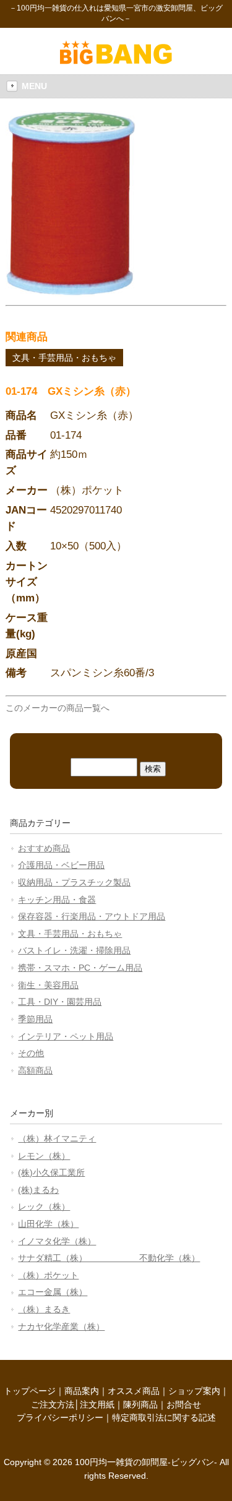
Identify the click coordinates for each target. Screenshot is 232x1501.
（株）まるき (44, 1309)
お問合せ (183, 1404)
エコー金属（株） (52, 1292)
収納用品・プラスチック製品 (74, 882)
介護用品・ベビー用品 (61, 865)
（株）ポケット (48, 1275)
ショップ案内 (194, 1391)
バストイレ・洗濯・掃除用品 (74, 950)
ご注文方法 (52, 1404)
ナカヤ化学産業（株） (61, 1326)
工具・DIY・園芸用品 (59, 1002)
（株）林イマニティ (57, 1138)
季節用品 (35, 1019)
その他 (31, 1053)
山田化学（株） (48, 1224)
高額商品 (35, 1070)
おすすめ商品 (44, 848)
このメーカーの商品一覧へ (58, 708)
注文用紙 (97, 1404)
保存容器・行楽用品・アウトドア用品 (91, 916)
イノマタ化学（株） (57, 1241)
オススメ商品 (134, 1391)
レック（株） (44, 1206)
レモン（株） (44, 1156)
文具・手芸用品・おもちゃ (64, 358)
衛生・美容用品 (48, 985)
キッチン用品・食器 (57, 900)
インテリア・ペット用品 (65, 1036)
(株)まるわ (38, 1190)
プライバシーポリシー (60, 1417)
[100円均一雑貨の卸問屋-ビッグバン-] (116, 61)
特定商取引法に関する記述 (164, 1417)
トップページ (30, 1391)
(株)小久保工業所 (51, 1172)
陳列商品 (140, 1404)
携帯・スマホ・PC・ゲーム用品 (80, 968)
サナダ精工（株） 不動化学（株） (109, 1258)
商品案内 (81, 1391)
